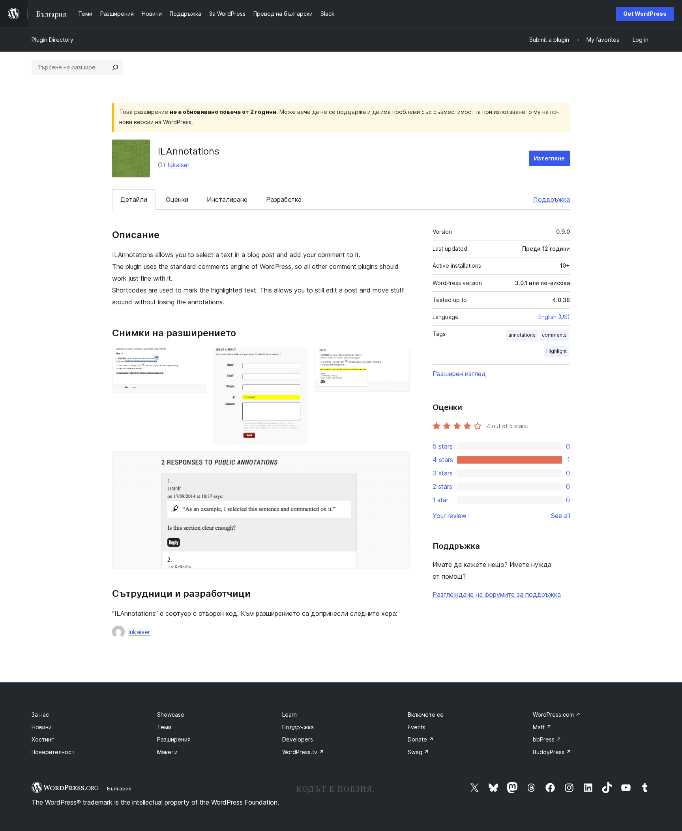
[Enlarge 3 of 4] (399, 357)
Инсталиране (227, 199)
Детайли (133, 199)
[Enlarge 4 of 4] (399, 462)
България (119, 788)
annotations (522, 335)
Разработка (284, 199)
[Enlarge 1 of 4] (196, 357)
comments (554, 335)
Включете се (426, 714)
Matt (542, 727)
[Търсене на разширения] (115, 67)
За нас (40, 714)
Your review (450, 516)
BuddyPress (552, 752)
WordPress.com (557, 714)
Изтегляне (549, 158)
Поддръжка (551, 199)
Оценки (177, 199)
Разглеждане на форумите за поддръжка (497, 594)
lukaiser (178, 165)
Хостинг (43, 739)
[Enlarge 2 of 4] (298, 357)
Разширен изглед (459, 374)
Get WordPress (645, 13)
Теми (164, 727)
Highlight (556, 351)
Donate (421, 739)
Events (416, 727)
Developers (297, 739)
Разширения (174, 739)
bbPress (547, 739)
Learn (289, 714)
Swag (418, 752)
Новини (42, 727)
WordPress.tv (303, 752)
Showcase (170, 714)
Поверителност (53, 752)
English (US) (554, 316)
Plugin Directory (52, 39)
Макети (167, 752)
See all (560, 516)
